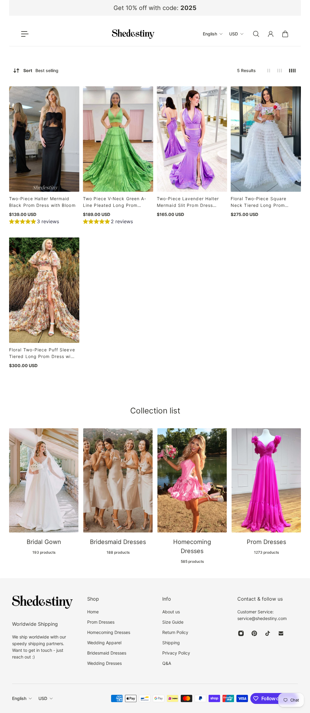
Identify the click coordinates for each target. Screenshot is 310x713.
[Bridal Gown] (43, 491)
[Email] (281, 633)
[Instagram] (241, 633)
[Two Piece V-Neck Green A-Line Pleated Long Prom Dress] (118, 139)
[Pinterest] (254, 633)
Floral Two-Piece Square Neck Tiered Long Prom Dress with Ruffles (258, 202)
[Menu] (25, 34)
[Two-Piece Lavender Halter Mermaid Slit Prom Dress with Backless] (192, 139)
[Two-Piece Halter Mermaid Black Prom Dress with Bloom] (44, 139)
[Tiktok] (267, 633)
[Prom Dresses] (266, 491)
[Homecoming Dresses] (192, 496)
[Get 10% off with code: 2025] (155, 7)
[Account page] (270, 34)
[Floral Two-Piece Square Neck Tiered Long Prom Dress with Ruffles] (266, 139)
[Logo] (133, 34)
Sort (40, 70)
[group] (34, 222)
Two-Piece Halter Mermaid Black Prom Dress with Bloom (42, 202)
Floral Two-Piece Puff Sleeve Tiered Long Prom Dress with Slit (42, 353)
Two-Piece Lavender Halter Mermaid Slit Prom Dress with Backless (188, 202)
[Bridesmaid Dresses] (118, 491)
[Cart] (285, 34)
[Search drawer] (256, 34)
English (19, 698)
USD (42, 698)
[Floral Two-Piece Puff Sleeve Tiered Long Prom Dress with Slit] (44, 290)
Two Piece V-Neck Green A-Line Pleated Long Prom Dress (115, 202)
